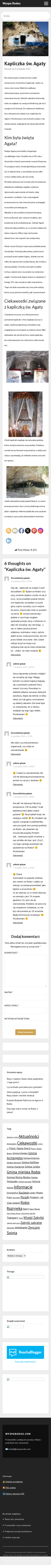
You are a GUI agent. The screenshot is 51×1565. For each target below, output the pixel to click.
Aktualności (29, 1136)
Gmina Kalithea (30, 1162)
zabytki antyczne (13, 1223)
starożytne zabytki (28, 1213)
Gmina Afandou (20, 1153)
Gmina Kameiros (15, 1166)
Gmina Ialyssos (14, 1162)
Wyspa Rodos (12, 3)
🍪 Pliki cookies (9, 1487)
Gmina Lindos (32, 1166)
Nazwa (8, 992)
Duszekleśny (17, 578)
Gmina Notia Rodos (19, 1177)
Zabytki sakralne (31, 1223)
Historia (36, 1181)
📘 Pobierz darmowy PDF (13, 1493)
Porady (25, 1197)
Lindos (32, 1192)
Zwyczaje (34, 1227)
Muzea (39, 1192)
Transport (12, 1217)
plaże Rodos (16, 1198)
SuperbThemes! (41, 1560)
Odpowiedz (16, 654)
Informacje (23, 1187)
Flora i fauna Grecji (19, 1148)
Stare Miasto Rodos (14, 1213)
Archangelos (12, 1144)
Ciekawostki (27, 1143)
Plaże (9, 1197)
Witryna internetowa (16, 1018)
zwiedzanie (21, 1227)
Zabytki (38, 1217)
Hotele (10, 1187)
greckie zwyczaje (24, 1181)
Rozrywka (14, 1208)
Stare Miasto (34, 1209)
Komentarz (11, 952)
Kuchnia (24, 1192)
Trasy (20, 1218)
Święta (12, 1232)
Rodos (25, 1202)
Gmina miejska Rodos (23, 1172)
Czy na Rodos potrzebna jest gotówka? (24, 1087)
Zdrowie (10, 1227)
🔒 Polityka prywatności (13, 1481)
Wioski (28, 1217)
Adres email (11, 1005)
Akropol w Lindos (12, 1137)
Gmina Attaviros (31, 1158)
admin (16, 663)
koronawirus (12, 1192)
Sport (26, 1208)
